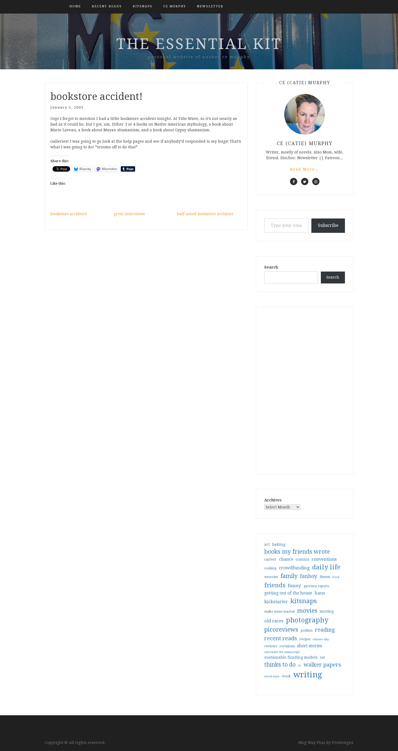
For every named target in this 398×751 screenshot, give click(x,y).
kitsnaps (142, 6)
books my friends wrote (297, 551)
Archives (273, 500)
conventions (324, 559)
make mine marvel (279, 611)
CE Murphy (174, 6)
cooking (270, 568)
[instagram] (315, 181)
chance (286, 559)
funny (294, 585)
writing (307, 674)
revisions (287, 646)
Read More (304, 169)
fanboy (308, 576)
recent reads (280, 638)
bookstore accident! (68, 214)
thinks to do (280, 664)
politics (306, 630)
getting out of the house (288, 593)
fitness (325, 577)
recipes (304, 639)
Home (75, 6)
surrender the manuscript (282, 652)
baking (278, 544)
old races (273, 620)
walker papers (322, 664)
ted (322, 657)
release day (321, 639)
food (335, 577)
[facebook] (293, 181)
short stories (309, 645)
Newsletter (210, 6)
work (286, 676)
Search (271, 267)
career (270, 559)
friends (274, 585)
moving (327, 611)
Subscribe (328, 225)
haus (320, 593)
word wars (272, 676)
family (289, 576)
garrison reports (316, 586)
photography (307, 620)
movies (307, 610)
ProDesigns (342, 742)
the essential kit (199, 44)
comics (302, 559)
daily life (326, 567)
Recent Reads (107, 6)
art (267, 544)
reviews (270, 646)
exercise (271, 577)
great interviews (129, 214)
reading (325, 629)
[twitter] (304, 181)
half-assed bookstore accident (205, 214)
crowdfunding (294, 567)
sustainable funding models (291, 657)
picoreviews (281, 629)
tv (299, 665)
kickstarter (276, 601)
